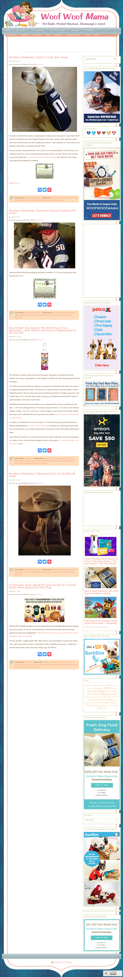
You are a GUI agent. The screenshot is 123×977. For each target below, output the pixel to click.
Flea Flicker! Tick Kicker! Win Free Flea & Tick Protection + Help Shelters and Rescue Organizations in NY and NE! (42, 330)
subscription (110, 705)
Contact (87, 35)
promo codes (108, 702)
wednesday (48, 200)
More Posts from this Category (96, 627)
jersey (71, 198)
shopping (102, 705)
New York (64, 461)
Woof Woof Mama (61, 14)
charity (63, 458)
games (17, 315)
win (105, 708)
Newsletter (58, 35)
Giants (38, 461)
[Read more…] (15, 183)
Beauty (48, 35)
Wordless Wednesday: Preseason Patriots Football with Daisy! (42, 212)
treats (100, 707)
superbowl (39, 200)
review (117, 703)
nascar (34, 664)
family (107, 691)
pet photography (35, 572)
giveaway (88, 697)
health (100, 696)
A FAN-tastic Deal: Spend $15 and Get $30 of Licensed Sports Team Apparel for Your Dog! (42, 586)
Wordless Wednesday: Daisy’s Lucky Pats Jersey (38, 57)
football (64, 198)
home (114, 697)
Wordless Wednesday (32, 198)
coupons (95, 688)
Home (7, 30)
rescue (27, 463)
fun (111, 694)
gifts (17, 664)
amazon (88, 685)
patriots (25, 200)
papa (37, 315)
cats (109, 684)
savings (17, 667)
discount (114, 688)
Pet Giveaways (11, 35)
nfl (53, 664)
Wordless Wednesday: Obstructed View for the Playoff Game (42, 475)
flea (34, 461)
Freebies (89, 30)
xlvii (62, 200)
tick (39, 463)
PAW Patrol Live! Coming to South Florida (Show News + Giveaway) (100, 622)
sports (24, 667)
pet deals (96, 700)
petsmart (115, 700)
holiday (109, 697)
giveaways (45, 461)
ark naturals (55, 458)
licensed (22, 664)
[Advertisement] (64, 44)
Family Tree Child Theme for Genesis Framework (95, 956)
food (111, 691)
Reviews (75, 30)
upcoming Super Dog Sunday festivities (41, 157)
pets (49, 315)
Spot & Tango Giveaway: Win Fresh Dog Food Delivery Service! (101, 592)
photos (32, 200)
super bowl (31, 667)
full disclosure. (40, 64)
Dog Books (25, 35)
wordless (57, 200)
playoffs (62, 572)
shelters (33, 463)
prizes (21, 463)
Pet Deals (21, 30)
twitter (44, 463)
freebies (90, 694)
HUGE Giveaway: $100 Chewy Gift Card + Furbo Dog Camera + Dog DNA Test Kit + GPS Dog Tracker (101, 561)
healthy (104, 697)
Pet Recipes (37, 35)
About (97, 35)
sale (75, 664)
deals (17, 461)
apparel (46, 662)
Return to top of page (63, 962)
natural (90, 700)
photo (53, 315)
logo (29, 664)
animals (46, 458)
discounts (65, 662)
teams (39, 667)
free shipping (101, 693)
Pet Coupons (38, 30)
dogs (59, 198)
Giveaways (28, 458)
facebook (28, 461)
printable (93, 703)
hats (70, 569)
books (104, 685)
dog (61, 312)
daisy (54, 198)
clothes (53, 662)
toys (116, 705)
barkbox (100, 685)
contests (70, 458)
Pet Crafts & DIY (57, 30)
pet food (103, 700)
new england (31, 315)
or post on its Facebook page (38, 426)
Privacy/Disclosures (73, 35)
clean (112, 685)
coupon (89, 688)
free (115, 691)
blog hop (55, 312)
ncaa (39, 664)
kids (117, 697)
